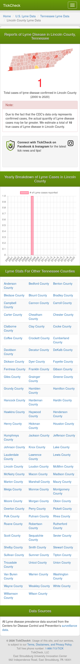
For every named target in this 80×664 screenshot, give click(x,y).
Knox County (37, 447)
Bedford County (39, 283)
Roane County (13, 524)
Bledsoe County (14, 295)
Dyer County (37, 361)
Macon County (38, 474)
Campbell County (10, 305)
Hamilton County (64, 388)
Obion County (62, 501)
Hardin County (62, 400)
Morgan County (39, 501)
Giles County (12, 377)
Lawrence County (35, 457)
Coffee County (13, 338)
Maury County (62, 481)
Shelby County (13, 547)
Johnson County (14, 447)
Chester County (63, 314)
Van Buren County (10, 576)
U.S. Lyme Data (25, 16)
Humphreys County (11, 437)
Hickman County (34, 425)
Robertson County (35, 526)
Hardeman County (35, 402)
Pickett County (62, 508)
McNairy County (14, 474)
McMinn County (63, 466)
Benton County (62, 283)
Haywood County (35, 414)
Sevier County (62, 535)
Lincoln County (13, 466)
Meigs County (13, 489)
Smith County (37, 547)
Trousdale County (10, 564)
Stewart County (63, 547)
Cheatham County (35, 316)
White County (62, 586)
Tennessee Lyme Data (54, 16)
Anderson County (10, 285)
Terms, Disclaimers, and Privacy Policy (49, 644)
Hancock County (14, 400)
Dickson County (14, 361)
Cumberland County (61, 340)
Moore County (13, 501)
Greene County (63, 377)
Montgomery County (61, 491)
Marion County (13, 481)
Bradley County (63, 295)
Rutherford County (60, 526)
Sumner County (39, 555)
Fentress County (14, 369)
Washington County (60, 576)
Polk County (11, 516)
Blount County (38, 295)
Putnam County (39, 516)
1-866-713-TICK (54, 648)
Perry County (37, 508)
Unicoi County (38, 562)
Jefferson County (64, 435)
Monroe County (39, 489)
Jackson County (39, 435)
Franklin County (39, 369)
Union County (62, 562)
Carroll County (62, 303)
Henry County (13, 423)
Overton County (14, 508)
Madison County (63, 474)
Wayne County (13, 586)
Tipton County (62, 555)
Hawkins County (14, 412)
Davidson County (10, 352)
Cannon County (39, 303)
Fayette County (63, 361)
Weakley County (39, 586)
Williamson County (11, 595)
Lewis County (62, 455)
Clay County (37, 326)
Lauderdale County (11, 457)
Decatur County (39, 350)
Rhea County (61, 516)
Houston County (63, 423)
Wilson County (38, 593)
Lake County (61, 447)
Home (7, 16)
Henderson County (60, 414)
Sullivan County (14, 555)
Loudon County (39, 466)
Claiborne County (10, 328)
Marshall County (39, 481)
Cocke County (62, 326)
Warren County (38, 574)
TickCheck (11, 5)
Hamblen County (34, 390)
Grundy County (14, 388)
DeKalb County (63, 350)
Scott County (12, 535)
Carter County (13, 314)
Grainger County (34, 379)
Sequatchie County (36, 537)
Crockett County (39, 338)
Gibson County (62, 369)
